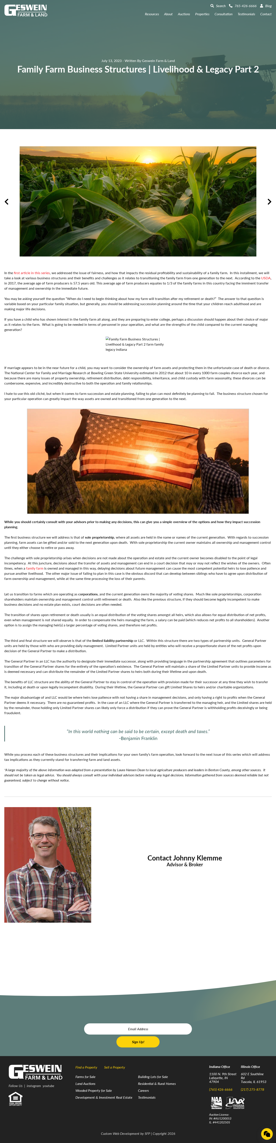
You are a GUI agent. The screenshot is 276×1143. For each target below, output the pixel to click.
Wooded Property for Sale (93, 1090)
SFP (147, 1133)
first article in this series (32, 272)
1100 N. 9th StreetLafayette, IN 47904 (223, 1077)
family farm (34, 568)
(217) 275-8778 (252, 1089)
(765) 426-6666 (220, 1089)
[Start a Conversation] (267, 1134)
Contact (266, 13)
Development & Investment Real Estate (103, 1097)
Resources (152, 13)
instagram (34, 1085)
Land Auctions (85, 1083)
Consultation (223, 13)
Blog (268, 5)
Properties (202, 13)
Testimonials (246, 13)
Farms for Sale (85, 1076)
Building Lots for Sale (153, 1076)
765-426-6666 (246, 5)
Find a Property (86, 1067)
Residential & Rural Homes (157, 1083)
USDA (266, 277)
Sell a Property (114, 1067)
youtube (48, 1085)
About (168, 13)
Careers (143, 1090)
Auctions (184, 13)
